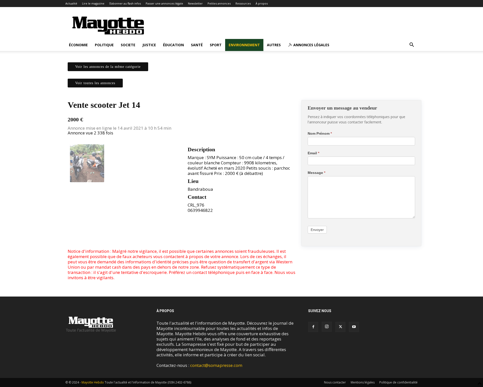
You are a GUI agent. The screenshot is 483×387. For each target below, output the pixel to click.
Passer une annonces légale (164, 3)
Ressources (243, 3)
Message (316, 173)
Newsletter (195, 3)
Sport (216, 44)
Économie (78, 44)
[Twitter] (181, 234)
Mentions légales (363, 382)
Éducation (173, 44)
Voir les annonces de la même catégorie (108, 67)
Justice (149, 44)
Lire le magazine (93, 3)
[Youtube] (354, 327)
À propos (262, 3)
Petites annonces (219, 3)
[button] (412, 45)
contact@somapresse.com (216, 365)
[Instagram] (327, 327)
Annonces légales (310, 44)
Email (313, 153)
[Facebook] (170, 234)
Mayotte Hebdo (93, 382)
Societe (128, 44)
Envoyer (317, 230)
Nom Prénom (320, 133)
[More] (193, 234)
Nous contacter (335, 382)
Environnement (244, 44)
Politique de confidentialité (398, 382)
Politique (104, 44)
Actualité (71, 3)
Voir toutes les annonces (95, 83)
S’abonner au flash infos (125, 3)
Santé (197, 44)
